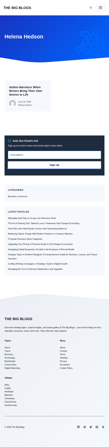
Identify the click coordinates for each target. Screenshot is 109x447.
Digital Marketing (12, 368)
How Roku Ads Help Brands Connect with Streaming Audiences (37, 228)
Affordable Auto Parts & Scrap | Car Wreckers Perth (32, 218)
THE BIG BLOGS (17, 8)
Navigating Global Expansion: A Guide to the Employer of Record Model (41, 249)
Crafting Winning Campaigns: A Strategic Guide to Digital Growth (37, 264)
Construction (10, 364)
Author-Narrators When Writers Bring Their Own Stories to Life (25, 91)
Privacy (63, 361)
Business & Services (17, 196)
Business (9, 354)
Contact (63, 351)
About (62, 347)
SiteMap (64, 358)
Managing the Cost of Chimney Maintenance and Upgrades (35, 269)
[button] (90, 7)
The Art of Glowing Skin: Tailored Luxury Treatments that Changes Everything (43, 223)
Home (7, 347)
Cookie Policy (66, 368)
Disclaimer (65, 364)
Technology (10, 358)
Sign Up (54, 165)
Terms (63, 354)
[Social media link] (78, 426)
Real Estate (10, 361)
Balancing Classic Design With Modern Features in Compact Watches (40, 233)
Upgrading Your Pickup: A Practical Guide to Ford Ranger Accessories (40, 244)
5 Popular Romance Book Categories (25, 239)
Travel (7, 351)
